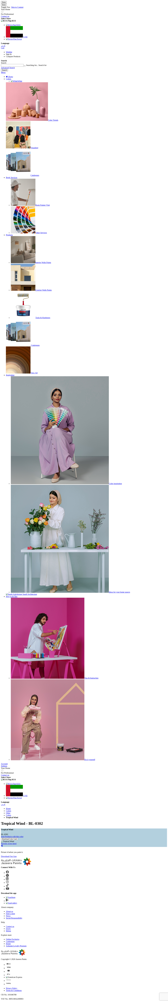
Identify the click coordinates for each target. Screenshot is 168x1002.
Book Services (11, 177)
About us (9, 911)
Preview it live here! (9, 844)
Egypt (19, 39)
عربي (3, 46)
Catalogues (10, 941)
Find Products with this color (12, 836)
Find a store (10, 914)
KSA (18, 25)
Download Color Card (9, 839)
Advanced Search (8, 68)
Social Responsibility (14, 918)
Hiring (8, 931)
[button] (84, 21)
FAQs (8, 929)
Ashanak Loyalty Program (16, 946)
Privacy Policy (11, 988)
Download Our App (9, 856)
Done (4, 2)
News (8, 916)
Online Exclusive (12, 939)
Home (8, 809)
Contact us (5, 16)
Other (8, 813)
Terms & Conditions (14, 990)
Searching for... (32, 65)
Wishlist (9, 52)
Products (9, 235)
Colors (8, 79)
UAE (25, 37)
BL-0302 (4, 834)
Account (4, 764)
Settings (4, 766)
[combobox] (12, 65)
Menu (3, 72)
